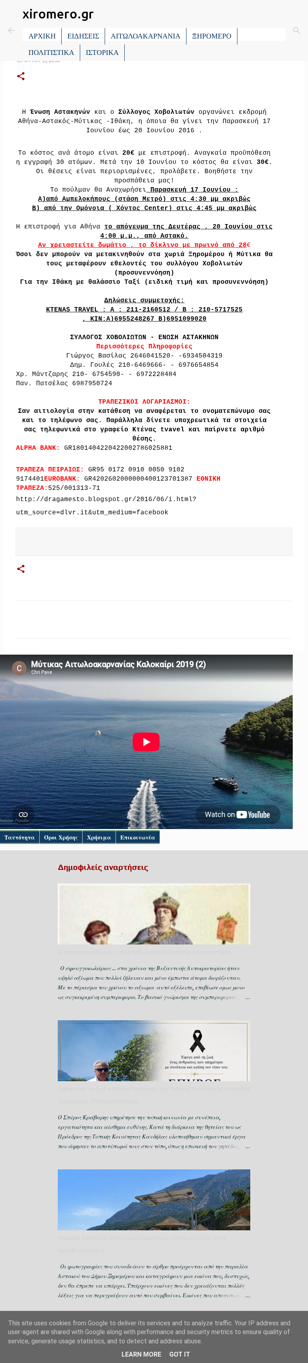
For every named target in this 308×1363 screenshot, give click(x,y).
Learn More (141, 1354)
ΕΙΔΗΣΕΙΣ (83, 36)
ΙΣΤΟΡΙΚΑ (102, 53)
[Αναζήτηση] (297, 30)
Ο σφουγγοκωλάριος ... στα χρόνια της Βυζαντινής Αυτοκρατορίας (146, 952)
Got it (179, 1354)
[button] (21, 76)
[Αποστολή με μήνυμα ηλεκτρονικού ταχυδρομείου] (54, 541)
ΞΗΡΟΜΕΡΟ (211, 36)
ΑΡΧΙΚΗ (42, 36)
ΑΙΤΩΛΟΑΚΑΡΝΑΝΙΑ (145, 36)
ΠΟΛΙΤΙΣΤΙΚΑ (51, 53)
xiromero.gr (58, 13)
